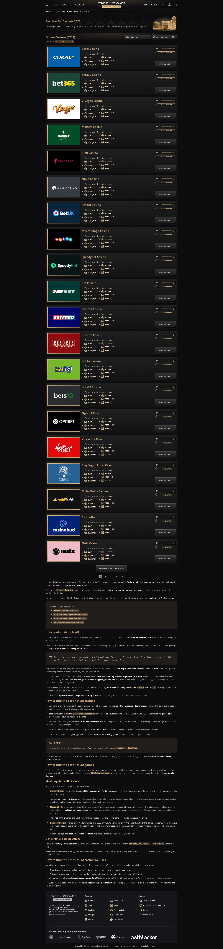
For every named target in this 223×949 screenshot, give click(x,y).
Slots (55, 4)
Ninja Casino (90, 179)
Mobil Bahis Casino (95, 491)
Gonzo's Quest (57, 791)
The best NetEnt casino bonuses (68, 622)
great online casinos (82, 714)
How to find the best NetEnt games (70, 618)
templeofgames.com (99, 946)
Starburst (54, 807)
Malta (141, 687)
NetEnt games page (100, 773)
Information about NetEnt (66, 610)
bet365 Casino (91, 75)
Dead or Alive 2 (57, 823)
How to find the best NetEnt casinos (70, 614)
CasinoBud (89, 517)
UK (154, 687)
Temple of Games (65, 590)
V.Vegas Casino (92, 101)
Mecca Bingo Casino (95, 231)
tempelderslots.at (82, 946)
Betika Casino (91, 361)
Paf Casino (89, 283)
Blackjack (79, 4)
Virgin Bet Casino (93, 439)
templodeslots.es (115, 946)
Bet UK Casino (91, 205)
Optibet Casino (92, 413)
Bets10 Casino (91, 387)
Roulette (66, 4)
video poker (144, 843)
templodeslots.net (148, 946)
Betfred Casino (92, 309)
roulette (120, 748)
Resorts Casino (92, 335)
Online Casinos (150, 4)
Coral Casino (90, 49)
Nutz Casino (90, 543)
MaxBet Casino (92, 127)
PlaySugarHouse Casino (98, 465)
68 (117, 576)
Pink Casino (90, 153)
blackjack (132, 748)
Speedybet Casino (94, 257)
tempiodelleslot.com (131, 946)
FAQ (162, 4)
